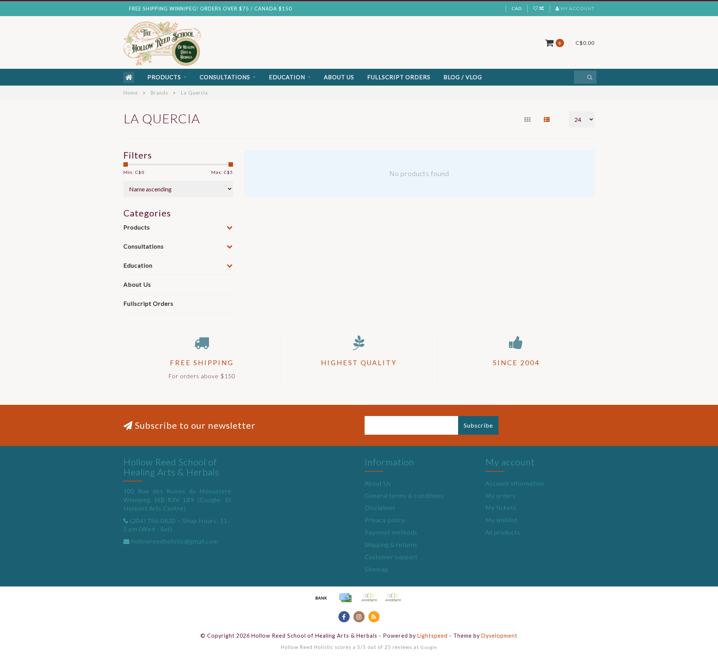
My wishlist (501, 519)
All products (502, 532)
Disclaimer (380, 507)
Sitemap (377, 569)
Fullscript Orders (398, 77)
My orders (500, 495)
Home (130, 93)
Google (428, 647)
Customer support (391, 556)
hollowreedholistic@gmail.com (174, 541)
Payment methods (391, 532)
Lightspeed (432, 635)
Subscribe (478, 425)
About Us (339, 77)
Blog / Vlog (463, 77)
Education (287, 77)
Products (164, 77)
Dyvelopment (499, 635)
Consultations (225, 77)
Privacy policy (385, 519)
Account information (514, 483)
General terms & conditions (404, 495)
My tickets (500, 507)
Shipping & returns (391, 544)
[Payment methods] (321, 597)
